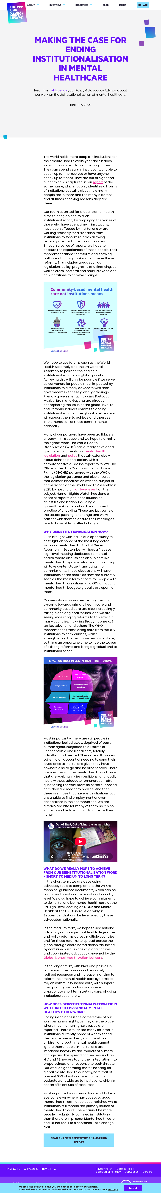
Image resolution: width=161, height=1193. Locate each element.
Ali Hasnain (59, 90)
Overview (55, 4)
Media (122, 4)
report (98, 182)
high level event (84, 489)
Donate (142, 4)
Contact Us (132, 1172)
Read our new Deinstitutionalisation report (79, 1140)
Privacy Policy (104, 1169)
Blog (106, 4)
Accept (133, 1188)
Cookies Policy (125, 1169)
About (31, 4)
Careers (147, 1172)
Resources (81, 4)
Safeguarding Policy (108, 1172)
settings (113, 1189)
